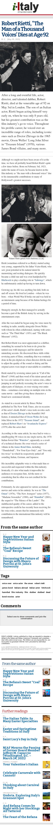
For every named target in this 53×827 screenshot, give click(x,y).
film (26, 592)
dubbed (41, 592)
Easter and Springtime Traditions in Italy (19, 730)
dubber (33, 592)
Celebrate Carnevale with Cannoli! (21, 774)
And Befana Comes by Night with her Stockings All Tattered (21, 808)
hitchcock (46, 588)
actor (17, 597)
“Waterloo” (24, 440)
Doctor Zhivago (17, 413)
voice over (6, 583)
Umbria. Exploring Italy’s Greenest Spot (21, 797)
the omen (28, 583)
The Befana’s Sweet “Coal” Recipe (17, 549)
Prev (2, 66)
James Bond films (22, 446)
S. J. (4, 726)
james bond (7, 588)
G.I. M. (5, 782)
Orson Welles (33, 416)
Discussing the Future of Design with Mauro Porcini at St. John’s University (21, 562)
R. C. (3, 39)
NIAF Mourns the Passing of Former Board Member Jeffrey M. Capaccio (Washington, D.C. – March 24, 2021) (21, 753)
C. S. (4, 814)
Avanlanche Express (36, 423)
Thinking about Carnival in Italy (21, 786)
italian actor (34, 588)
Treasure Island (31, 420)
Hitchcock (6, 280)
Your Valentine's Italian (20, 764)
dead (48, 592)
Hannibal (39, 496)
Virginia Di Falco (10, 793)
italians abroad (21, 588)
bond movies (8, 597)
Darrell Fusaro (10, 762)
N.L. (4, 716)
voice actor (18, 583)
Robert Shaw (16, 423)
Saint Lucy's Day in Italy (20, 739)
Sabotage (39, 280)
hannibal (6, 592)
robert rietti (39, 583)
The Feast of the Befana (20, 817)
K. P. (4, 737)
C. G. (5, 803)
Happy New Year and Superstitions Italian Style (18, 539)
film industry (17, 592)
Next (51, 66)
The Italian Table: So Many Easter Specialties (20, 720)
